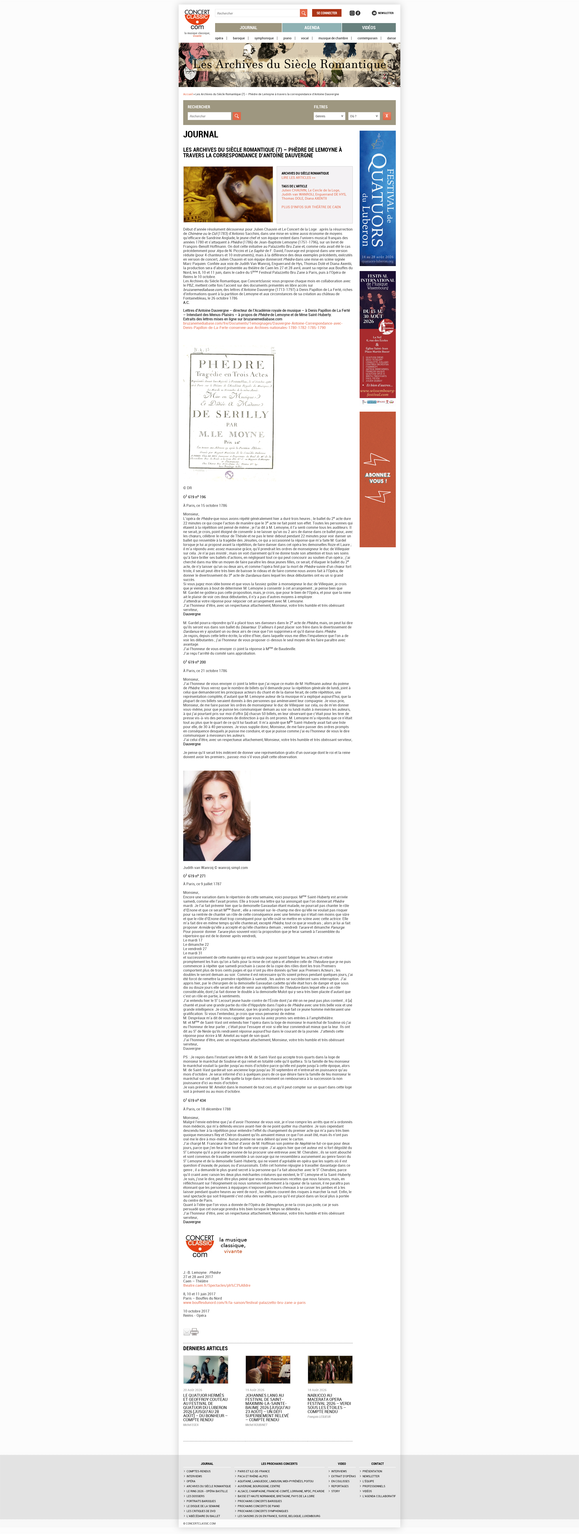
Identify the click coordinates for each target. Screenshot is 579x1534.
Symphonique (264, 38)
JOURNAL (207, 1463)
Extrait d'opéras (343, 1476)
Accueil (188, 94)
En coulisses (340, 1481)
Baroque (239, 38)
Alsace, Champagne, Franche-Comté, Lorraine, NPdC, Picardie (281, 1491)
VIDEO (342, 1463)
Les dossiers (195, 1496)
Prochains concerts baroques (260, 1501)
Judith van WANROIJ (298, 194)
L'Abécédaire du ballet (203, 1516)
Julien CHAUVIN (294, 190)
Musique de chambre (333, 38)
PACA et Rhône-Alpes (253, 1476)
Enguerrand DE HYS (330, 194)
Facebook (358, 13)
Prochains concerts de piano (259, 1506)
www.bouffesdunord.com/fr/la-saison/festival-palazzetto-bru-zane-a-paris (244, 1302)
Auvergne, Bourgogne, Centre (259, 1486)
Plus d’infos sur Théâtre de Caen (311, 207)
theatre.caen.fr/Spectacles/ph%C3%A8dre (216, 1285)
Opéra (219, 38)
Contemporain (367, 38)
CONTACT (377, 1463)
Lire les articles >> (299, 177)
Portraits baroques (201, 1501)
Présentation (372, 1471)
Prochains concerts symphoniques (263, 1511)
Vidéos (369, 27)
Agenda (312, 27)
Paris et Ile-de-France (254, 1471)
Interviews (194, 1476)
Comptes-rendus (199, 1471)
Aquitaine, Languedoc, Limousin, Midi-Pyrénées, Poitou (275, 1481)
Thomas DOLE (292, 198)
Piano (287, 38)
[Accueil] (197, 36)
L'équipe (368, 1481)
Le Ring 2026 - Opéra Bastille (207, 1491)
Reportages (340, 1486)
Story (335, 1491)
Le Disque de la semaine (203, 1506)
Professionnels (374, 1486)
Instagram (352, 13)
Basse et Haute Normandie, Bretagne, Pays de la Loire (276, 1496)
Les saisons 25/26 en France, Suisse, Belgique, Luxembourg (279, 1516)
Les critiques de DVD (201, 1511)
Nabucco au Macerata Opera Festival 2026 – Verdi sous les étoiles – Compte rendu (329, 1403)
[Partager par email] (186, 1335)
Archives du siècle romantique (209, 1486)
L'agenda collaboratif (379, 1496)
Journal (248, 27)
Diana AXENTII (316, 198)
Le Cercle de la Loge (323, 190)
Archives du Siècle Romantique (305, 173)
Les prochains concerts (279, 1463)
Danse (391, 38)
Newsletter (386, 13)
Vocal (305, 38)
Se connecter (327, 13)
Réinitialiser (387, 116)
